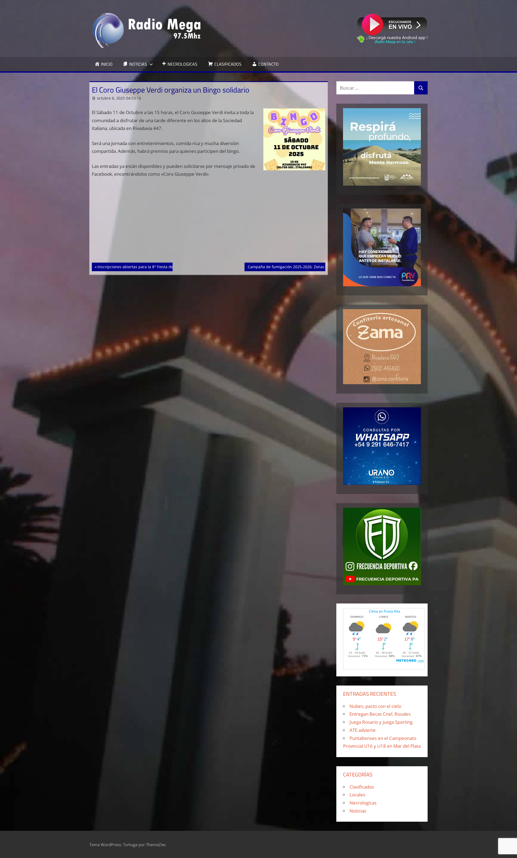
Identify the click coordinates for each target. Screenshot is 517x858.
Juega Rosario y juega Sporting (381, 722)
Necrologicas (363, 803)
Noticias (358, 811)
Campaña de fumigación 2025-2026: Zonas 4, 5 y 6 (292, 266)
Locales (357, 795)
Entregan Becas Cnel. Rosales (380, 714)
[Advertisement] (209, 222)
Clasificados (362, 787)
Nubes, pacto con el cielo (375, 706)
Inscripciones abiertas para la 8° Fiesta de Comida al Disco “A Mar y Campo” (165, 266)
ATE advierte (363, 730)
